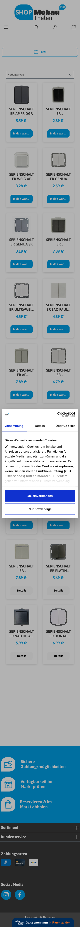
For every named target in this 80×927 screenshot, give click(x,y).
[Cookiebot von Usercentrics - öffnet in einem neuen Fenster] (57, 414)
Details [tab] (40, 425)
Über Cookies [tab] (65, 425)
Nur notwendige (40, 509)
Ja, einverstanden (40, 495)
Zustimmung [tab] (14, 425)
